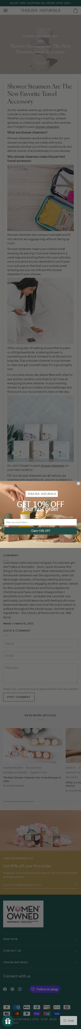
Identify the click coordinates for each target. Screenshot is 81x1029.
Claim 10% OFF (40, 530)
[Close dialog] (78, 483)
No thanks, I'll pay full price (40, 539)
